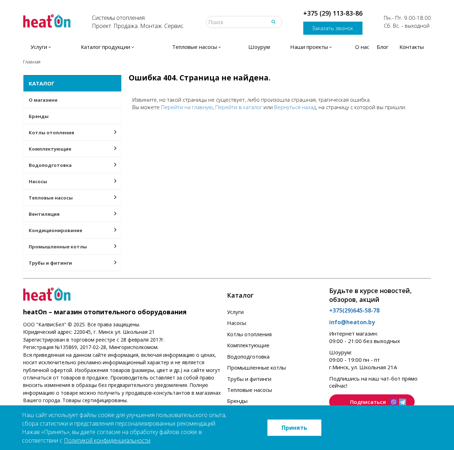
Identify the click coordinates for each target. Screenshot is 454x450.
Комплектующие (50, 149)
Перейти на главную (187, 107)
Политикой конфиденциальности (107, 440)
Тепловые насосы (51, 198)
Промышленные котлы (58, 246)
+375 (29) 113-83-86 (332, 13)
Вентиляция (44, 214)
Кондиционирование (55, 230)
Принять (294, 428)
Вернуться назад (295, 107)
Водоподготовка (50, 165)
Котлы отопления (51, 132)
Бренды (39, 116)
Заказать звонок (332, 28)
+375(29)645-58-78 (354, 310)
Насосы (38, 181)
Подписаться (368, 401)
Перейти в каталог (238, 107)
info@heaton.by (352, 322)
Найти (273, 21)
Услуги (235, 311)
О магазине (43, 100)
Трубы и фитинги (50, 263)
